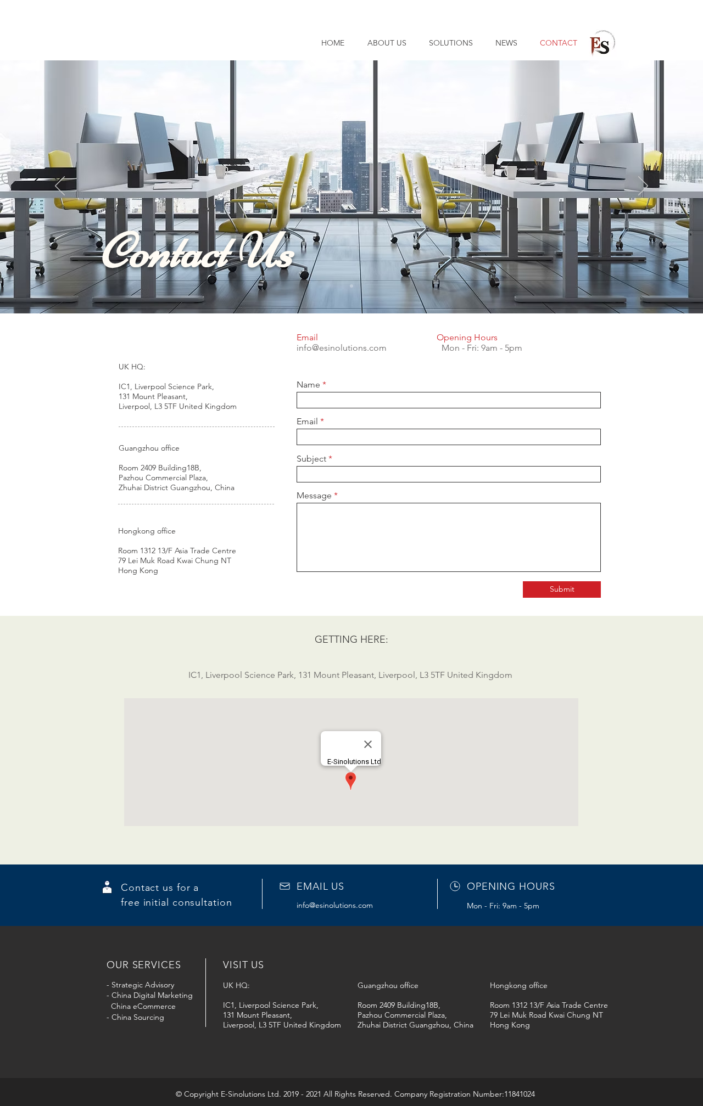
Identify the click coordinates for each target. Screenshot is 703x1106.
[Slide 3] (351, 286)
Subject (311, 458)
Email (307, 421)
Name (308, 384)
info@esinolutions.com (342, 348)
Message (314, 495)
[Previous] (60, 186)
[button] (448, 43)
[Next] (643, 186)
